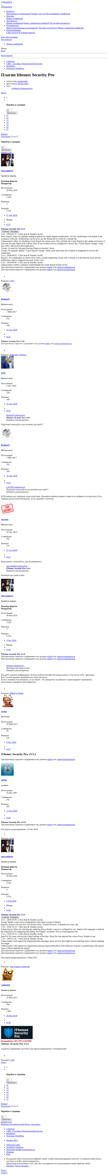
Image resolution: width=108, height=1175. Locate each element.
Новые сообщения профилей (36, 23)
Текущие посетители (47, 28)
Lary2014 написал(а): (15, 487)
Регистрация (6, 55)
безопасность (27, 88)
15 (7, 125)
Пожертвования (13, 30)
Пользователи (12, 25)
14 (7, 122)
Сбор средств (12, 33)
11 (7, 115)
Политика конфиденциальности (20, 1149)
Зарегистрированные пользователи (22, 28)
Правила (10, 11)
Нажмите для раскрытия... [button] (18, 420)
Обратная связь (13, 1145)
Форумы (10, 16)
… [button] (7, 100)
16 (7, 127)
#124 (8, 483)
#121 (8, 224)
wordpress (16, 88)
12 (7, 118)
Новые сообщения (14, 18)
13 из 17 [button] (14, 136)
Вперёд (4, 134)
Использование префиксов (58, 14)
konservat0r (22, 81)
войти (50, 267)
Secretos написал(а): (15, 666)
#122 (8, 337)
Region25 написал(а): (15, 415)
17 (7, 130)
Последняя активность (60, 23)
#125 (8, 557)
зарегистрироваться (66, 267)
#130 (8, 1022)
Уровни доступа (38, 14)
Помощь (10, 1152)
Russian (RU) (12, 1140)
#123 (8, 411)
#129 (8, 910)
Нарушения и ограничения (18, 14)
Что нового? (11, 21)
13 (7, 120)
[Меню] (2, 5)
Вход (3, 51)
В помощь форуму (27, 33)
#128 (8, 818)
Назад (3, 93)
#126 (8, 649)
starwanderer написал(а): (17, 566)
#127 (8, 749)
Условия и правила (14, 1147)
